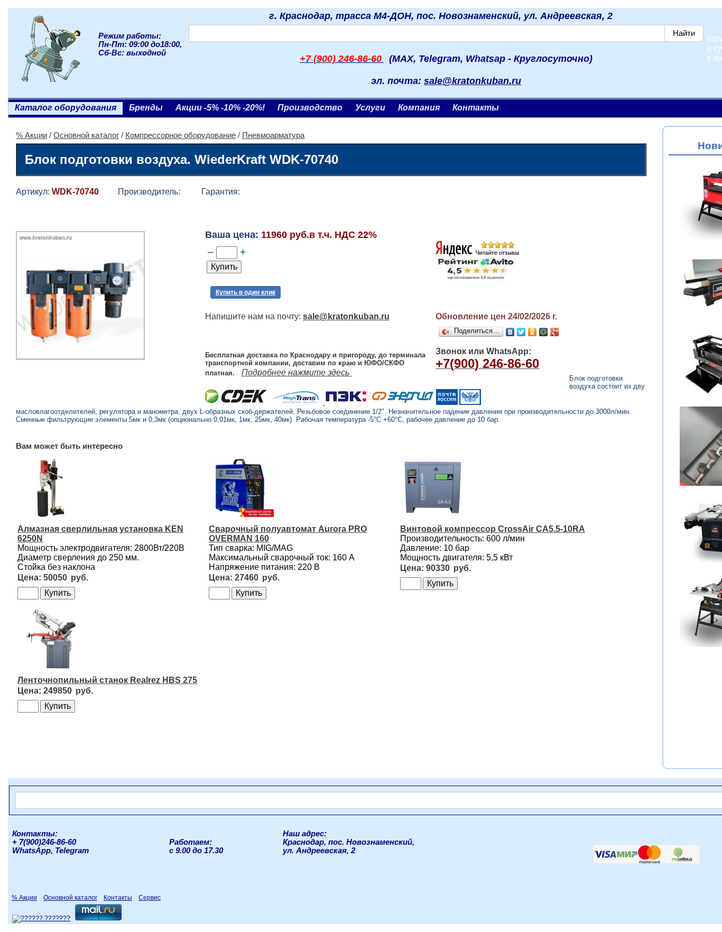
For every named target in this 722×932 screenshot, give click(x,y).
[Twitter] (521, 332)
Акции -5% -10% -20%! (220, 107)
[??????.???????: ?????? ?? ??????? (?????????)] (41, 919)
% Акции (31, 135)
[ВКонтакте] (510, 332)
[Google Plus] (554, 332)
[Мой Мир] (543, 332)
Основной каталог (86, 135)
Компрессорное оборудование (180, 135)
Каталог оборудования (65, 107)
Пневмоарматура (273, 135)
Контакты (475, 107)
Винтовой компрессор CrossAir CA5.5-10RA (492, 528)
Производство (310, 107)
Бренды (146, 107)
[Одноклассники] (532, 332)
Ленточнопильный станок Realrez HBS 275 (107, 680)
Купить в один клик (245, 292)
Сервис (149, 897)
